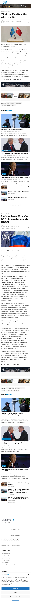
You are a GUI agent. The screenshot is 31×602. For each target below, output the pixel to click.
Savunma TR (10, 21)
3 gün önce (14, 179)
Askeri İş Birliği (10, 103)
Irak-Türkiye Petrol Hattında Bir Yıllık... (18, 197)
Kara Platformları (6, 556)
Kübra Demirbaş (7, 131)
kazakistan (18, 103)
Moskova (17, 388)
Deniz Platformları (6, 558)
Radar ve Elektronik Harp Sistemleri (10, 564)
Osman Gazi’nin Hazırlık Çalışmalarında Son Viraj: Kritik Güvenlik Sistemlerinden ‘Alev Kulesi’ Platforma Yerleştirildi (19, 491)
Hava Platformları (6, 553)
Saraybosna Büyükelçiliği (12, 390)
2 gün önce (14, 131)
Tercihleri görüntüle (15, 596)
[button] (28, 574)
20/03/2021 (18, 21)
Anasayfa (3, 11)
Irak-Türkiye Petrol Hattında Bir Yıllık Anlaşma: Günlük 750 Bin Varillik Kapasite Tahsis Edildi (19, 499)
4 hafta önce (12, 199)
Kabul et (15, 588)
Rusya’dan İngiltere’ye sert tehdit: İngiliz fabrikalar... (15, 177)
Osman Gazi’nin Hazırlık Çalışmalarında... (19, 191)
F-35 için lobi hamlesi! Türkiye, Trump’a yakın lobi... (15, 153)
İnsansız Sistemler (6, 560)
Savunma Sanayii (6, 105)
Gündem (8, 11)
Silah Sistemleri (5, 562)
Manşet (4, 174)
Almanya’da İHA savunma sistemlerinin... (12, 129)
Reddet (15, 592)
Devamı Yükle (15, 205)
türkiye (13, 105)
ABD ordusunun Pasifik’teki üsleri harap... (19, 186)
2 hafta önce (12, 188)
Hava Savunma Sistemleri (8, 567)
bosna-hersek (10, 388)
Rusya (3, 390)
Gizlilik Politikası (15, 600)
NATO (23, 388)
